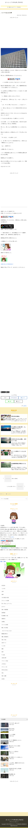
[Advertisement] (14, 33)
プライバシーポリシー (14, 821)
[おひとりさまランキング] (11, 78)
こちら (12, 536)
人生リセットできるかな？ (7, 264)
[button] (18, 401)
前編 (1, 561)
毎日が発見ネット (5, 547)
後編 (4, 561)
